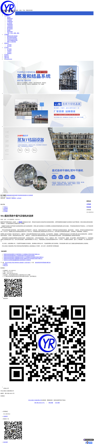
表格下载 (6, 57)
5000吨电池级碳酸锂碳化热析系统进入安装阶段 (17, 260)
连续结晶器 (9, 195)
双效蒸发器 (10, 24)
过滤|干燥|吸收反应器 (12, 40)
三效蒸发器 (10, 25)
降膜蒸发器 (10, 18)
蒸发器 (8, 17)
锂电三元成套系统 (11, 41)
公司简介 (9, 51)
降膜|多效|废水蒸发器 (12, 36)
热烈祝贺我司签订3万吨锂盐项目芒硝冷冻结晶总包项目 (19, 255)
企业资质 (9, 50)
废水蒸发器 (10, 28)
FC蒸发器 (9, 20)
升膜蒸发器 (10, 21)
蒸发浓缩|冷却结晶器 (12, 38)
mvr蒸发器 (9, 23)
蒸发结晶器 (10, 31)
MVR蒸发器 (30, 195)
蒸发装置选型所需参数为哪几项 (42, 262)
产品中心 (6, 15)
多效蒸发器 (10, 27)
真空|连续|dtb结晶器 (12, 37)
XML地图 (57, 402)
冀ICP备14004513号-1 (39, 402)
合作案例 (6, 34)
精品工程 (6, 56)
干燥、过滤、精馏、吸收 (13, 33)
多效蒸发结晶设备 (22, 195)
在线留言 (9, 53)
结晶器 (8, 30)
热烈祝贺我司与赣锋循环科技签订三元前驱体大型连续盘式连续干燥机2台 (23, 257)
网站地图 (51, 402)
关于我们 (6, 47)
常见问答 (9, 46)
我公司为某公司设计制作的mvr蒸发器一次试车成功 (17, 262)
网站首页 (6, 14)
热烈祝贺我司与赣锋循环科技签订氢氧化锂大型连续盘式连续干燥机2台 (22, 258)
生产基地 (9, 49)
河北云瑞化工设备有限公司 (34, 400)
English (10, 59)
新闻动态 (6, 43)
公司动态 (9, 44)
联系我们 (6, 54)
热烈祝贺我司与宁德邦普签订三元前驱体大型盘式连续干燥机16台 (21, 254)
